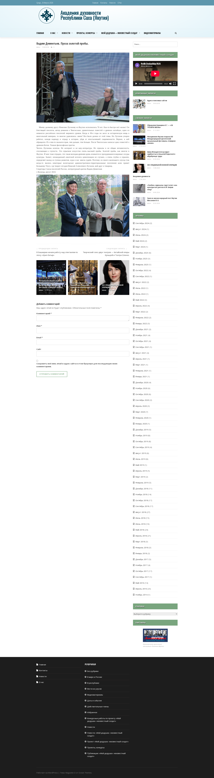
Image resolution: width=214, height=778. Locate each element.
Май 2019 (139, 465)
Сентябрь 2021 (142, 347)
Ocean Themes (85, 772)
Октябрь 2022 (141, 270)
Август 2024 (140, 229)
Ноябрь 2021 (141, 335)
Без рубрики (92, 671)
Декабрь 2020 (141, 382)
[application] (155, 73)
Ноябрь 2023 (141, 258)
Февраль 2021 (141, 370)
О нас (120, 2)
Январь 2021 (141, 376)
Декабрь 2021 (141, 329)
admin (38, 47)
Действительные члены (98, 706)
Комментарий (44, 313)
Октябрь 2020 (141, 394)
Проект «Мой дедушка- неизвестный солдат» (108, 741)
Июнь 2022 (140, 294)
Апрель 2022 (141, 305)
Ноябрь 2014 (141, 594)
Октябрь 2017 (141, 571)
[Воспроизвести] (136, 83)
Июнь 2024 (140, 235)
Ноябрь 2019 (141, 435)
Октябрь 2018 (141, 500)
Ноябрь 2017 (141, 565)
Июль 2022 (140, 288)
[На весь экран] (174, 83)
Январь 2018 (141, 553)
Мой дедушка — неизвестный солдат (119, 33)
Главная (95, 2)
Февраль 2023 (141, 264)
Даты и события (94, 700)
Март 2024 (140, 247)
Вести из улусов (94, 689)
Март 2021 (140, 364)
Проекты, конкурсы (86, 33)
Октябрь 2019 (141, 441)
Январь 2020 (141, 423)
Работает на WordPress (47, 772)
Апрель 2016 (141, 588)
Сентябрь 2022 (142, 276)
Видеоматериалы (152, 33)
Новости (112, 2)
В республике (93, 683)
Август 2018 (140, 512)
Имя (39, 326)
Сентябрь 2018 (142, 506)
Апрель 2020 (141, 406)
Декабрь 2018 (141, 488)
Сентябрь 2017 (142, 577)
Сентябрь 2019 (142, 447)
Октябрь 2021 (141, 341)
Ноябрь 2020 (141, 388)
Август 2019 (140, 453)
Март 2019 (140, 477)
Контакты (103, 2)
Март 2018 (140, 541)
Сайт (38, 349)
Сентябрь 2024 (142, 223)
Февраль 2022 (141, 317)
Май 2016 (139, 583)
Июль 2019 (140, 459)
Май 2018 (139, 530)
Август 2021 (140, 353)
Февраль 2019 (141, 482)
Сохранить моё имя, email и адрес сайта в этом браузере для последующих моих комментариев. (76, 365)
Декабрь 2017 (141, 559)
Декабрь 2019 (141, 429)
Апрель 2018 (141, 535)
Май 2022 (139, 300)
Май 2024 (139, 241)
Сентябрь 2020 (142, 400)
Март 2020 (140, 412)
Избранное (92, 712)
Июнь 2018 (140, 524)
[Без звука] (170, 83)
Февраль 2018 (141, 547)
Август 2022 (140, 282)
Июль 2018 (140, 518)
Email (39, 337)
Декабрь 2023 (141, 252)
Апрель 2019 (141, 471)
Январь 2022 (141, 323)
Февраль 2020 (141, 418)
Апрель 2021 (141, 359)
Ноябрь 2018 (141, 494)
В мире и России (94, 677)
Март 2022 (140, 311)
